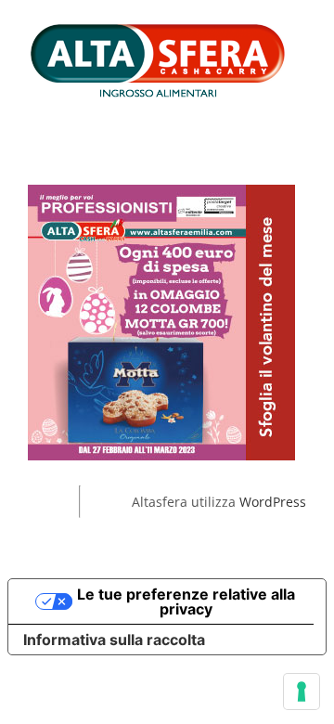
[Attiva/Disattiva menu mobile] (298, 110)
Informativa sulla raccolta (114, 639)
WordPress (272, 502)
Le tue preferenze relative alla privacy (186, 601)
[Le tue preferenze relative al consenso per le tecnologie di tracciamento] (301, 691)
